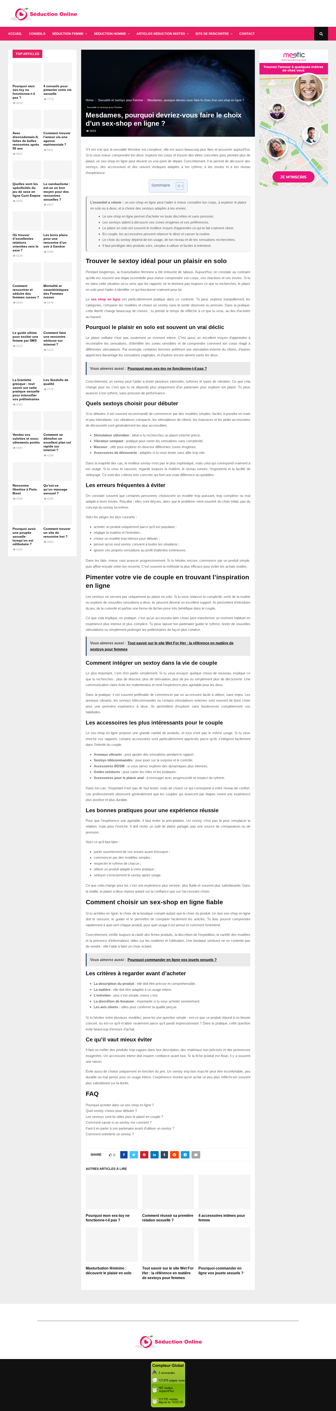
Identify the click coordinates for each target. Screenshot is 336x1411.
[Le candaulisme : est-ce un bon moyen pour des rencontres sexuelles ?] (57, 170)
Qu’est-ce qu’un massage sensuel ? (55, 489)
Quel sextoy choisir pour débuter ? (111, 1111)
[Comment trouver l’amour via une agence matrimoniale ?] (57, 119)
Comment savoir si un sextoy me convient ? (119, 1122)
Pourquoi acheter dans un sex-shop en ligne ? (120, 1105)
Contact (247, 33)
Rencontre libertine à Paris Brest (25, 489)
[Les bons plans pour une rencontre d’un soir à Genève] (57, 220)
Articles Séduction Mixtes (160, 33)
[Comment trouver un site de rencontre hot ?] (57, 514)
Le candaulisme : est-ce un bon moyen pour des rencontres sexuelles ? (56, 191)
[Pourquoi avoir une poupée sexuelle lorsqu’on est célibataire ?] (27, 514)
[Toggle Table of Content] (177, 186)
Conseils (37, 33)
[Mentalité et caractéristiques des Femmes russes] (57, 271)
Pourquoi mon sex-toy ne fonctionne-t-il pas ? (24, 91)
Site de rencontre (212, 33)
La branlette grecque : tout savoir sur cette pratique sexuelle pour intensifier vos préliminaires (26, 389)
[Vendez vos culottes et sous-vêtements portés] (27, 420)
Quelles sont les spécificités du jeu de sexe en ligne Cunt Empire (26, 189)
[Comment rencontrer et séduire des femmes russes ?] (27, 271)
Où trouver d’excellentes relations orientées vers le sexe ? (25, 242)
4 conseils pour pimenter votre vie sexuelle (57, 90)
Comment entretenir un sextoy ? (110, 1134)
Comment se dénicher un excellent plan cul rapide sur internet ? (57, 442)
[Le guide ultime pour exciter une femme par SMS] (27, 318)
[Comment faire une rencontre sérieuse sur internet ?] (57, 318)
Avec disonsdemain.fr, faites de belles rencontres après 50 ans (26, 140)
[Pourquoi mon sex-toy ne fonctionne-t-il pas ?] (27, 72)
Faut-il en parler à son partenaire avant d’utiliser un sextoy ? (130, 1128)
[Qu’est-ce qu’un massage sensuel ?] (57, 471)
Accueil (15, 33)
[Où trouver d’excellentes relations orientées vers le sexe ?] (27, 220)
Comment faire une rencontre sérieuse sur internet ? (54, 338)
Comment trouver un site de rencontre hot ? (56, 532)
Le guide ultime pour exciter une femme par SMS (25, 336)
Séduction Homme (110, 33)
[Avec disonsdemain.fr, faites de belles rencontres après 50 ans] (27, 119)
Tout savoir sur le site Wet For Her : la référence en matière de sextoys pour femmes (168, 1273)
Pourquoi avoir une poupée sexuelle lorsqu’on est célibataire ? (24, 536)
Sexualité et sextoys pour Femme (104, 107)
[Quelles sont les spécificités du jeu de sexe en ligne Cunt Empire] (27, 170)
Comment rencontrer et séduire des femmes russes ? (26, 291)
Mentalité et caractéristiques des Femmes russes (56, 291)
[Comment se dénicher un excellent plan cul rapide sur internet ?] (57, 420)
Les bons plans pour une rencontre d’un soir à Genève (55, 240)
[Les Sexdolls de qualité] (57, 366)
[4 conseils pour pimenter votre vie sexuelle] (57, 72)
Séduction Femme (67, 33)
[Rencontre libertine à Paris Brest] (27, 471)
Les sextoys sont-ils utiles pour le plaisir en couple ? (124, 1117)
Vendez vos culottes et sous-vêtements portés (26, 438)
